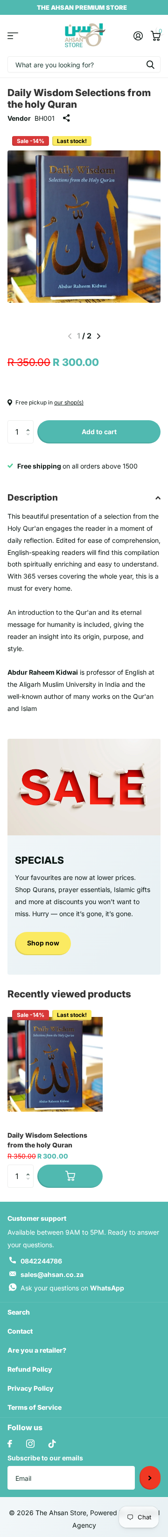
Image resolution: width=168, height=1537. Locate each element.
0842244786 (41, 1261)
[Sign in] (138, 36)
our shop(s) (69, 402)
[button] (30, 424)
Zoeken (150, 64)
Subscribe (150, 1477)
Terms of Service (34, 1407)
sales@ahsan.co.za (52, 1274)
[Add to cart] (70, 1176)
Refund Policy (29, 1369)
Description (32, 497)
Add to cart (99, 432)
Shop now (43, 943)
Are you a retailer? (36, 1350)
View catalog (12, 35)
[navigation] (98, 336)
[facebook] (9, 1443)
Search (18, 1312)
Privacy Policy (30, 1388)
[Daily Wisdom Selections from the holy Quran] (55, 1064)
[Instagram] (30, 1443)
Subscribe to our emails (45, 1458)
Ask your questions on (72, 1288)
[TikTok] (52, 1443)
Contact (20, 1331)
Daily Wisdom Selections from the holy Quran (47, 1140)
